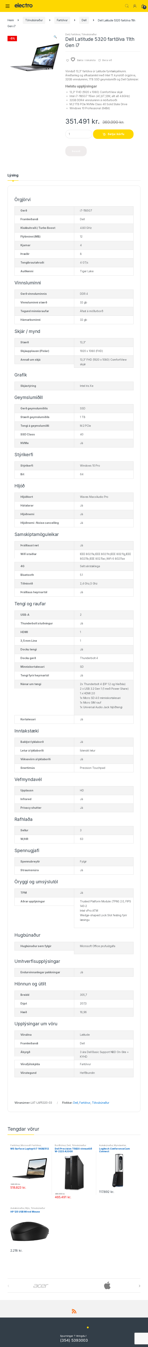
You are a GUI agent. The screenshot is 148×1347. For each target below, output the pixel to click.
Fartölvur (62, 20)
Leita (127, 6)
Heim (11, 20)
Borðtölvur (60, 1145)
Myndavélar (120, 1145)
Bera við (107, 60)
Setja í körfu (116, 134)
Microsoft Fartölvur (31, 1145)
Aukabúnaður (106, 1145)
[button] (55, 37)
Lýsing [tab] (13, 175)
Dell (84, 20)
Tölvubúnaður (34, 20)
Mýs (27, 1208)
